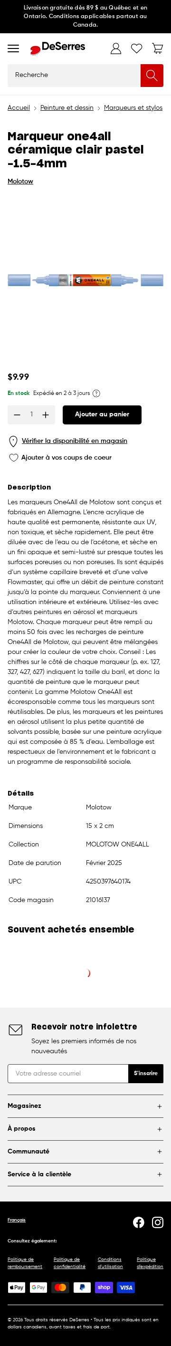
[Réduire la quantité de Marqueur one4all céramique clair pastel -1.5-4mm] (17, 414)
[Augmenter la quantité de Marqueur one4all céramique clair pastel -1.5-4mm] (45, 414)
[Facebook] (138, 1222)
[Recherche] (152, 75)
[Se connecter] (116, 48)
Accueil (19, 108)
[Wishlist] (136, 48)
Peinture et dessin (67, 108)
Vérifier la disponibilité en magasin (74, 441)
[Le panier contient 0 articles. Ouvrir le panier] (157, 48)
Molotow (20, 181)
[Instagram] (157, 1222)
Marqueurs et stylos (133, 108)
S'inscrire (146, 1074)
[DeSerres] (57, 49)
